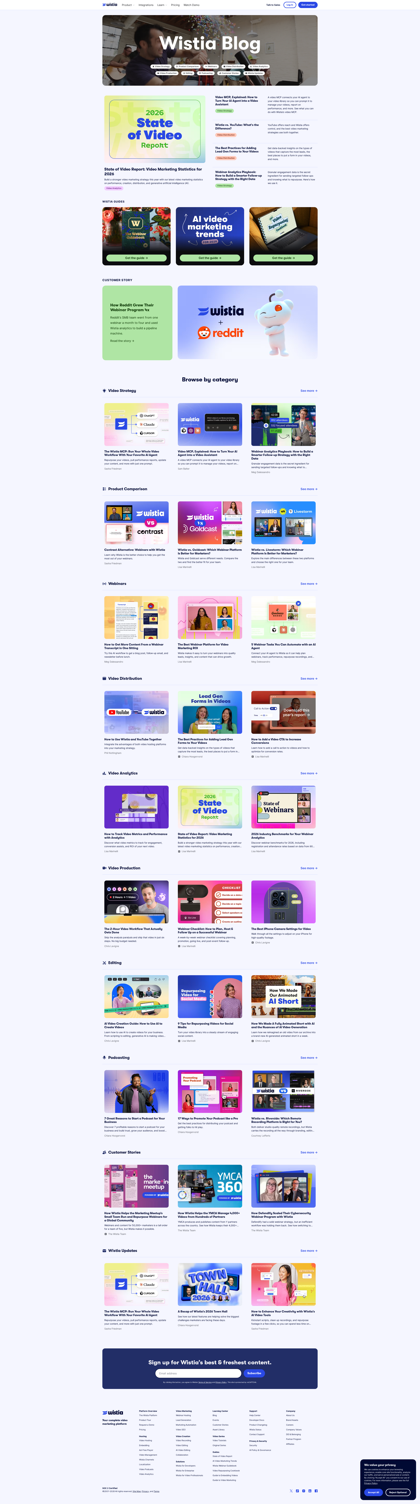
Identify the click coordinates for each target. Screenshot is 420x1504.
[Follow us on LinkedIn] (309, 1491)
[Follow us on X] (291, 1491)
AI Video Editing (183, 1450)
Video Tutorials (219, 1440)
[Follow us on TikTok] (297, 1491)
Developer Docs (256, 1420)
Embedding (144, 1445)
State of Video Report (222, 1456)
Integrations (146, 5)
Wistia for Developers (185, 1465)
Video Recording (183, 1440)
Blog (215, 1415)
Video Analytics (146, 1474)
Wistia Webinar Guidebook (225, 1465)
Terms (156, 1491)
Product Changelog (258, 1425)
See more (307, 390)
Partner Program (293, 1439)
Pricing (175, 5)
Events (216, 1420)
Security (253, 1445)
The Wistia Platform (148, 1415)
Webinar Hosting (183, 1415)
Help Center (254, 1415)
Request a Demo (146, 1425)
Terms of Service (205, 1382)
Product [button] (127, 5)
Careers (289, 1425)
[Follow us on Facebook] (316, 1491)
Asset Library (219, 1429)
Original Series (219, 1445)
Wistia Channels (146, 1459)
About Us (290, 1415)
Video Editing (182, 1445)
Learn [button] (160, 5)
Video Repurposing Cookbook (226, 1470)
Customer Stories (220, 1425)
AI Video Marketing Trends (225, 1461)
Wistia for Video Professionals (189, 1475)
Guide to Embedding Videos (225, 1475)
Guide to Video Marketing (224, 1480)
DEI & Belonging (293, 1434)
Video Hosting (145, 1440)
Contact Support (256, 1434)
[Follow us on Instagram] (303, 1491)
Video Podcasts (146, 1469)
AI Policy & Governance (260, 1450)
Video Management (148, 1455)
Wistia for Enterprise (185, 1470)
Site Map (137, 1491)
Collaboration (182, 1455)
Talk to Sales (273, 4)
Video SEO (181, 1429)
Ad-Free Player (146, 1450)
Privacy (145, 1491)
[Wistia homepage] (110, 5)
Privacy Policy (221, 1382)
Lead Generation (183, 1420)
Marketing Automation (186, 1425)
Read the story (120, 341)
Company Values (294, 1429)
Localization (144, 1464)
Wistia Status (255, 1429)
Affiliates (290, 1444)
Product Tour (145, 1420)
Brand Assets (292, 1420)
